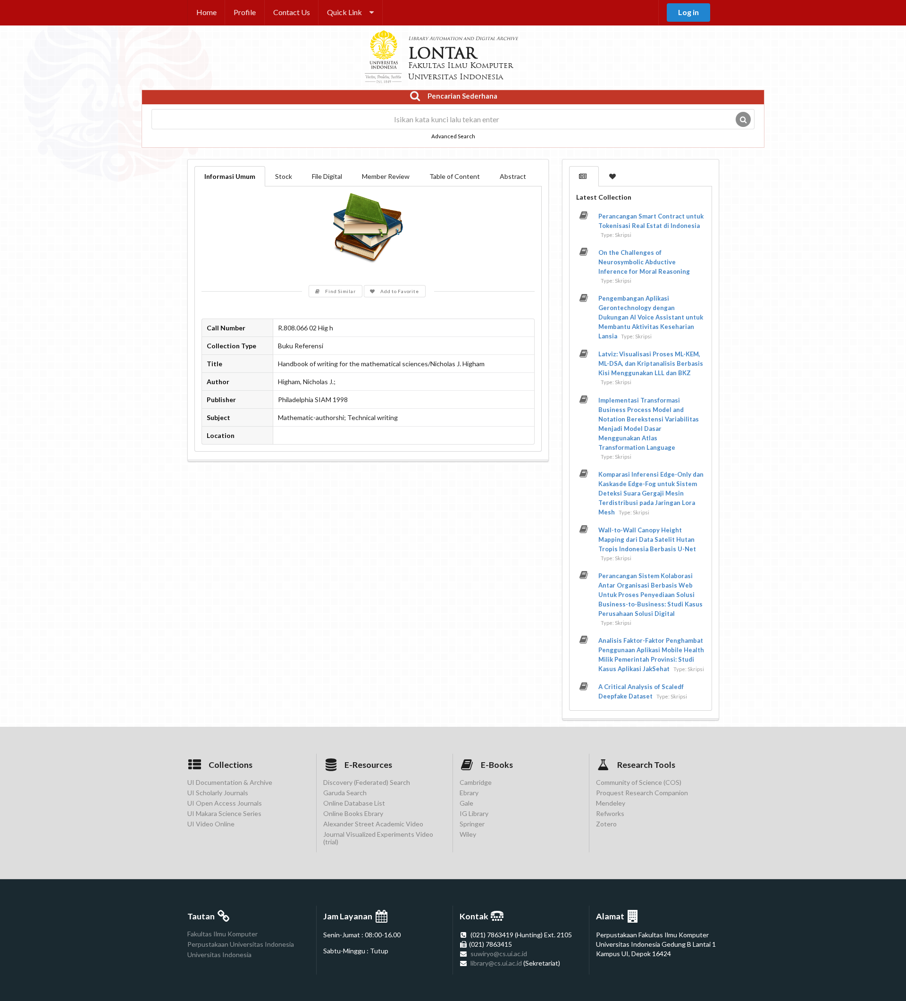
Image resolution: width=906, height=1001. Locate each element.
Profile (245, 12)
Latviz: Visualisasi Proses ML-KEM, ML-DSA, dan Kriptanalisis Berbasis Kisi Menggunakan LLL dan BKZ (650, 363)
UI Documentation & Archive (229, 782)
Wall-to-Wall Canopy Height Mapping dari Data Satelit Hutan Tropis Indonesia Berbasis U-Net (647, 539)
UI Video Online (211, 824)
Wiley (468, 834)
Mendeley (610, 803)
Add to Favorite (399, 291)
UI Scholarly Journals (217, 793)
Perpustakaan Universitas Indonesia (240, 944)
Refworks (610, 813)
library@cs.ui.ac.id (496, 963)
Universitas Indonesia (219, 955)
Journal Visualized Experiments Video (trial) (378, 838)
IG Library (474, 813)
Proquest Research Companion (642, 793)
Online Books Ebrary (353, 813)
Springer (472, 824)
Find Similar (340, 291)
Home (206, 12)
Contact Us (291, 12)
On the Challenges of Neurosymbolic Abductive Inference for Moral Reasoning (644, 262)
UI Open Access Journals (224, 803)
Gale (466, 803)
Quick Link (344, 12)
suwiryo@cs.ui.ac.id (498, 954)
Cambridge (476, 782)
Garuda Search (345, 793)
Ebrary (469, 793)
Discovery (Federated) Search (366, 782)
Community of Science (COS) (638, 782)
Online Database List (354, 803)
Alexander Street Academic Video (373, 824)
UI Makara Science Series (224, 813)
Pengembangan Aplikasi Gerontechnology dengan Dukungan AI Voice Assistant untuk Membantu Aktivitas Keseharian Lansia (650, 317)
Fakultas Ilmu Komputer (222, 934)
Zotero (606, 824)
